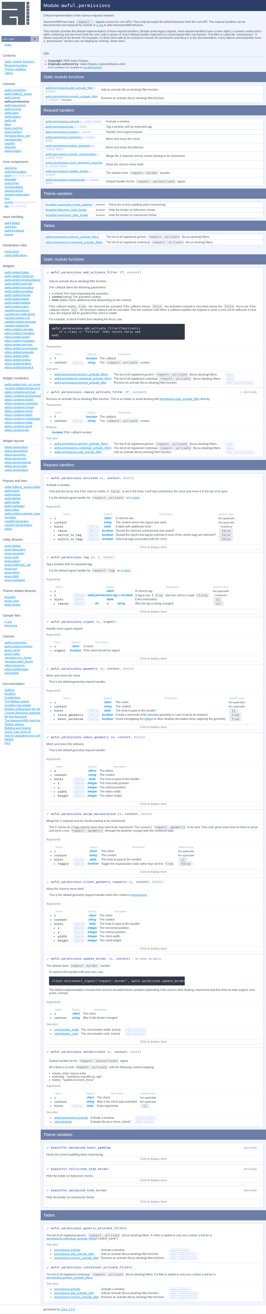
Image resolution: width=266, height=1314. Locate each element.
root (7, 198)
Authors (9, 690)
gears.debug (13, 545)
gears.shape (12, 604)
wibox (8, 528)
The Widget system (17, 701)
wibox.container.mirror (19, 411)
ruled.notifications (16, 255)
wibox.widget (13, 151)
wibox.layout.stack (16, 470)
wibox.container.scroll (18, 426)
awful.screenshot (15, 642)
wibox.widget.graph (17, 337)
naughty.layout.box (17, 521)
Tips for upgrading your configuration (28, 735)
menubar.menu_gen (17, 135)
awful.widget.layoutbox (19, 287)
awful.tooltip (12, 502)
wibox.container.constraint (21, 403)
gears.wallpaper (15, 580)
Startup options (14, 724)
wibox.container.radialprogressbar (26, 418)
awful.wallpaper (15, 506)
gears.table (12, 576)
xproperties (12, 673)
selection (10, 147)
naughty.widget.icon (17, 318)
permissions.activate (67, 1250)
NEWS (9, 739)
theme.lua (11, 625)
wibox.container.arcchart (20, 392)
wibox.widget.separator (19, 352)
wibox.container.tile (17, 430)
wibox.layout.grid (15, 458)
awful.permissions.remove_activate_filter (80, 382)
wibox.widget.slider (17, 356)
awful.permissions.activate (71, 1117)
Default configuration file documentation (30, 709)
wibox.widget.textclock (19, 367)
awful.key (11, 226)
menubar (10, 517)
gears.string (12, 572)
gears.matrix (12, 654)
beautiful (10, 597)
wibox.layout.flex (15, 454)
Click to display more (153, 547)
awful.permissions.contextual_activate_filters (82, 378)
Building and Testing (18, 728)
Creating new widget (18, 705)
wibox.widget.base (16, 669)
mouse (9, 234)
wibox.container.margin (19, 407)
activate (73, 121)
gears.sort (11, 568)
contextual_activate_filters (74, 242)
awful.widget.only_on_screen (23, 384)
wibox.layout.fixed (16, 450)
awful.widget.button (17, 272)
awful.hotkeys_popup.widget (23, 487)
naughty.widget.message (20, 321)
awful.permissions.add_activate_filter (78, 452)
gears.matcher (14, 128)
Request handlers (16, 65)
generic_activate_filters (72, 236)
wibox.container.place (18, 414)
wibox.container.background (23, 395)
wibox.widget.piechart (18, 344)
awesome (11, 168)
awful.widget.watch (17, 306)
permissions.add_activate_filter (180, 399)
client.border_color (66, 1033)
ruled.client (12, 251)
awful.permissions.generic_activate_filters (81, 374)
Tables (9, 73)
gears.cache (12, 650)
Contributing (12, 697)
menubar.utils (13, 139)
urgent (68, 132)
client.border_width (66, 1029)
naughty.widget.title (17, 325)
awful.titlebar (13, 498)
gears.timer (12, 183)
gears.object (12, 561)
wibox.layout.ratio (16, 466)
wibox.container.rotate (19, 422)
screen (20, 202)
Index (8, 44)
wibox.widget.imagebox (20, 340)
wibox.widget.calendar (19, 329)
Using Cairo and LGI (18, 731)
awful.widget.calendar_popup (23, 513)
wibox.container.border (19, 399)
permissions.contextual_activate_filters (71, 1238)
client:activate (63, 1121)
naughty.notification (17, 194)
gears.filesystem (15, 549)
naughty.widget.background (22, 388)
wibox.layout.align (16, 447)
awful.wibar (12, 509)
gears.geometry (14, 553)
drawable (10, 179)
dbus (8, 124)
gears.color (12, 600)
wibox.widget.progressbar (21, 348)
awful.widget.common (18, 646)
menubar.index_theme (19, 661)
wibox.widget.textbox (18, 363)
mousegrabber (14, 187)
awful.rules (11, 112)
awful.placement (15, 105)
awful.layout (12, 97)
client (18, 175)
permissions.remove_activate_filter (76, 1257)
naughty (10, 143)
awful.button (12, 223)
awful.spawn (13, 116)
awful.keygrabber (16, 171)
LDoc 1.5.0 (68, 1309)
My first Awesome (16, 716)
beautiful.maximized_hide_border (66, 215)
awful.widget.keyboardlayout (23, 279)
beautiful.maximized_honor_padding (68, 204)
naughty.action (14, 190)
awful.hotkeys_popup (18, 93)
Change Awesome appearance (24, 712)
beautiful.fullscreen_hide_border (66, 209)
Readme (10, 693)
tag (15, 206)
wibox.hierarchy (15, 665)
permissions (139, 894)
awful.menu (12, 490)
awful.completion (15, 90)
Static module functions (19, 61)
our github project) (92, 67)
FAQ (7, 743)
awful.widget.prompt (17, 295)
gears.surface (13, 132)
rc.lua (8, 621)
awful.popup (12, 494)
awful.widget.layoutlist (19, 291)
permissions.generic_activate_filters (69, 1277)
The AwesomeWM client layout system (29, 720)
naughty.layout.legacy (18, 525)
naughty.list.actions (17, 310)
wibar (147, 718)
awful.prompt (13, 109)
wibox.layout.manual (18, 462)
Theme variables (15, 69)
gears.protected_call (18, 564)
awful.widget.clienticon (19, 276)
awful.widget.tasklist (17, 302)
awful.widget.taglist (17, 299)
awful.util (10, 120)
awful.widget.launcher (19, 283)
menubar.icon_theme (18, 657)
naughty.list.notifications (20, 314)
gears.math (12, 557)
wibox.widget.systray (18, 359)
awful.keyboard (14, 230)
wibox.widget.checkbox (19, 333)
